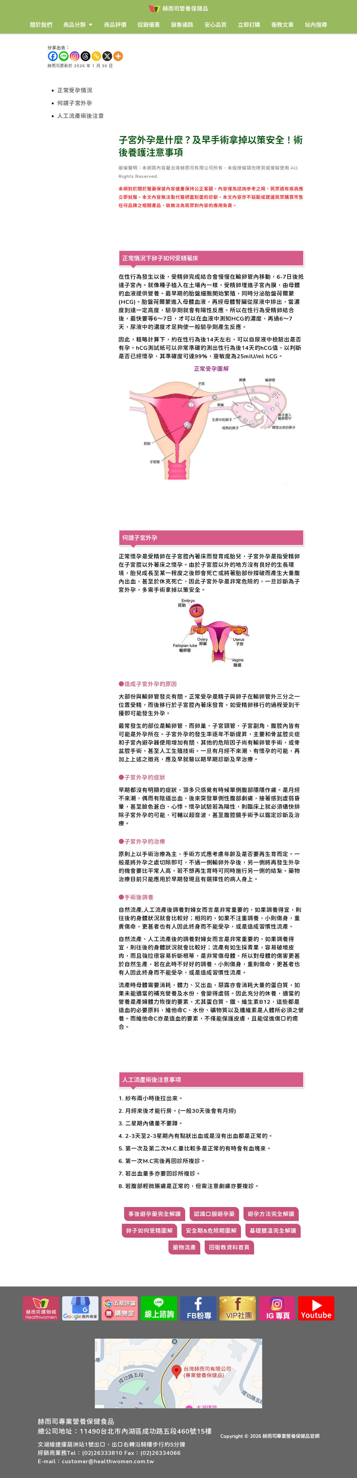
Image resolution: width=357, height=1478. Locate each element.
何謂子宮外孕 (74, 103)
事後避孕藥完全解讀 (154, 1214)
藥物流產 (184, 1247)
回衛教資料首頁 (229, 1247)
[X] (107, 56)
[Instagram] (74, 56)
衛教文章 (282, 24)
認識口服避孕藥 (214, 1214)
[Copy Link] (96, 56)
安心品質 (215, 24)
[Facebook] (53, 56)
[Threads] (85, 56)
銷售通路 (182, 24)
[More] (118, 56)
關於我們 (41, 24)
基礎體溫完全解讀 (273, 1230)
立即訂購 (249, 24)
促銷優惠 (149, 24)
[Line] (64, 56)
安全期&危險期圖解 (211, 1230)
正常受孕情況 (74, 90)
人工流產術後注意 (80, 116)
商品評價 (115, 24)
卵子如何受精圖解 (149, 1230)
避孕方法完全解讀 (271, 1214)
